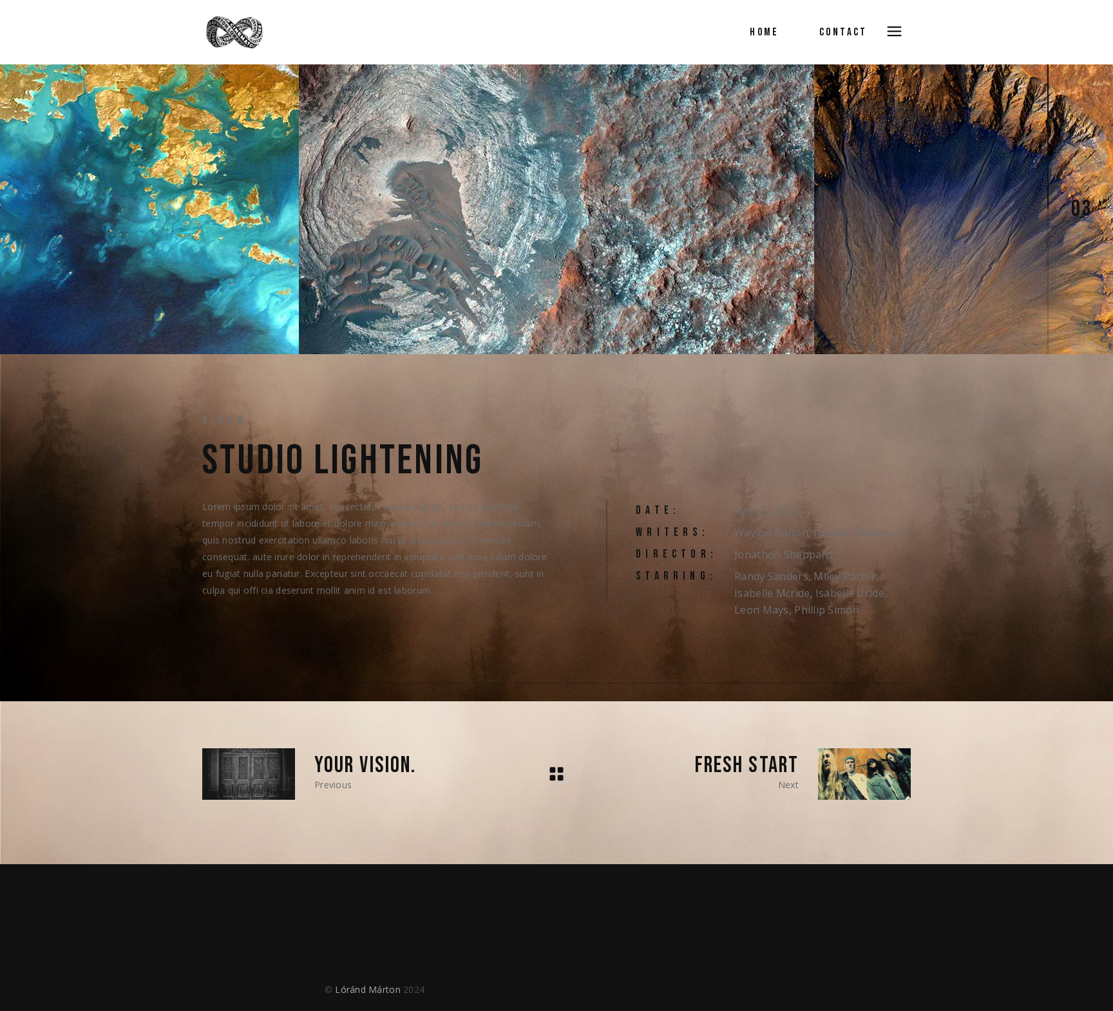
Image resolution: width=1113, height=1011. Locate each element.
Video (224, 420)
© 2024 (375, 989)
